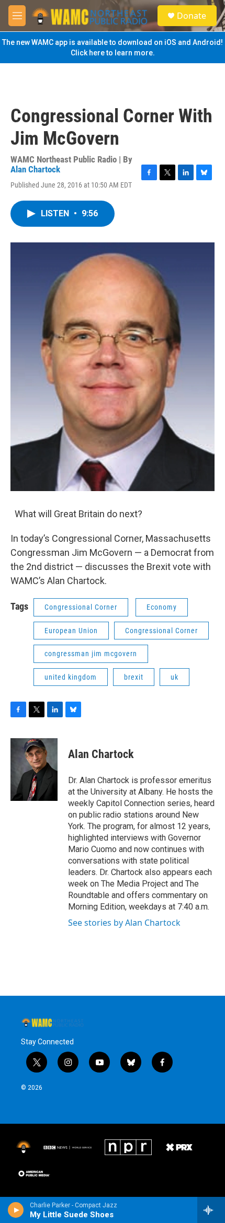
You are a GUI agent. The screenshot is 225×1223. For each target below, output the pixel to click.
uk (174, 677)
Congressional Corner (80, 607)
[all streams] (211, 1210)
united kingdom (70, 677)
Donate (191, 15)
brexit (133, 677)
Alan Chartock (35, 169)
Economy (162, 607)
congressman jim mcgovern (90, 653)
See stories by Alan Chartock (124, 922)
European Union (71, 630)
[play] (15, 1210)
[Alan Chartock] (34, 769)
